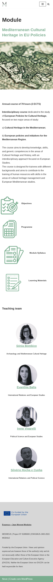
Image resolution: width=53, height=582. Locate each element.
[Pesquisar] (48, 4)
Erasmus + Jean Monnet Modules (16, 525)
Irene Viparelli (26, 428)
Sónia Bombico (26, 345)
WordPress (27, 579)
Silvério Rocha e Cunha (26, 470)
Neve (4, 579)
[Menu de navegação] (42, 4)
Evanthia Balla (26, 387)
